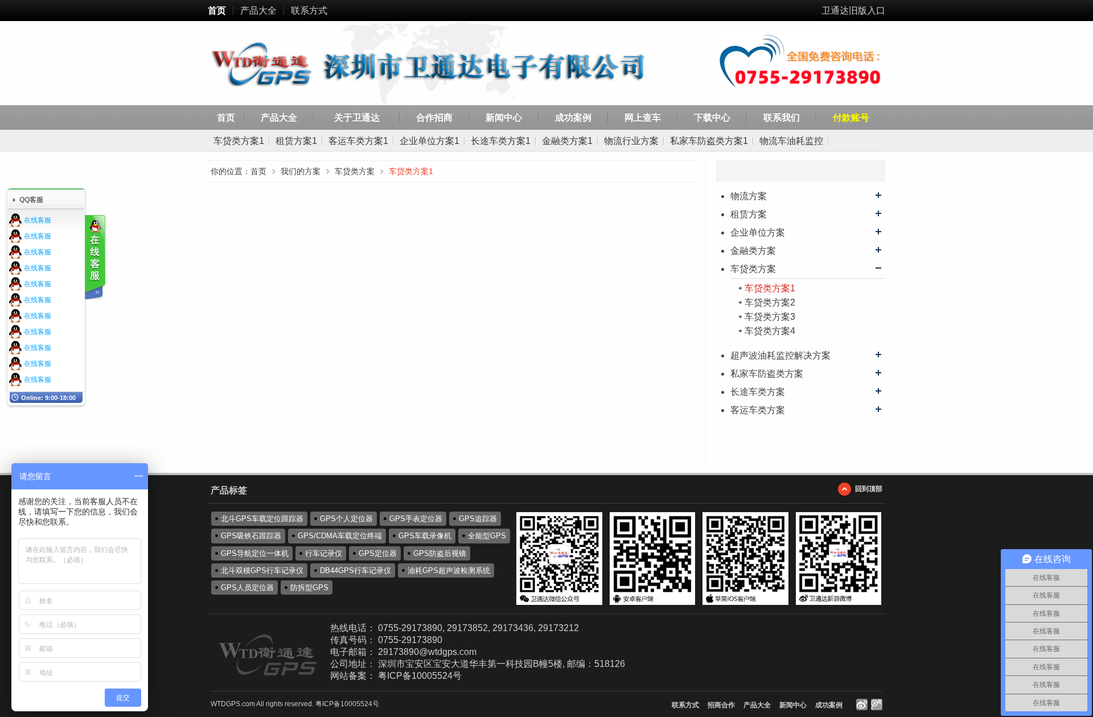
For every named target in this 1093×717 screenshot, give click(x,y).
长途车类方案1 (501, 141)
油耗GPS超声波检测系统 (449, 570)
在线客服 (37, 220)
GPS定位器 (378, 553)
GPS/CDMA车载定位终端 (340, 535)
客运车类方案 (757, 410)
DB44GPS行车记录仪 (355, 570)
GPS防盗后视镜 (439, 553)
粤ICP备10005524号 (420, 676)
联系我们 (781, 117)
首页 (217, 10)
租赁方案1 (296, 141)
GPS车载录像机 (424, 535)
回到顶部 (868, 489)
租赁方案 (748, 214)
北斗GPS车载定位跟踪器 (262, 518)
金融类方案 (753, 251)
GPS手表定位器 (415, 518)
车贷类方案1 (238, 141)
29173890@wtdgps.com (427, 652)
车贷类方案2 (770, 302)
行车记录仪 (323, 553)
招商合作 (721, 705)
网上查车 (642, 117)
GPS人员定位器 (247, 587)
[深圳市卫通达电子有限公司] (445, 65)
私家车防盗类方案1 (709, 141)
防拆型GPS (309, 587)
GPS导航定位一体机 (255, 553)
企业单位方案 (757, 232)
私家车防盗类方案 (766, 373)
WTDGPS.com (233, 704)
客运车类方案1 (358, 141)
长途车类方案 (757, 392)
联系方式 (309, 10)
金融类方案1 (567, 141)
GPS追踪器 (478, 518)
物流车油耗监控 (791, 141)
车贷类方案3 (770, 317)
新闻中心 (504, 117)
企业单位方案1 (429, 141)
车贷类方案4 (770, 331)
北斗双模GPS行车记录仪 (262, 570)
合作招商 (434, 117)
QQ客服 (31, 200)
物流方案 (748, 196)
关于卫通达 (357, 117)
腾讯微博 (876, 704)
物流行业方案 (631, 141)
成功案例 (573, 117)
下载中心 (712, 117)
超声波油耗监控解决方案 (780, 355)
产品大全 (258, 10)
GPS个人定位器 (346, 518)
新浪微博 (862, 704)
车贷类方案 (753, 269)
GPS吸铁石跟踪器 (251, 535)
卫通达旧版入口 (853, 10)
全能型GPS (487, 535)
